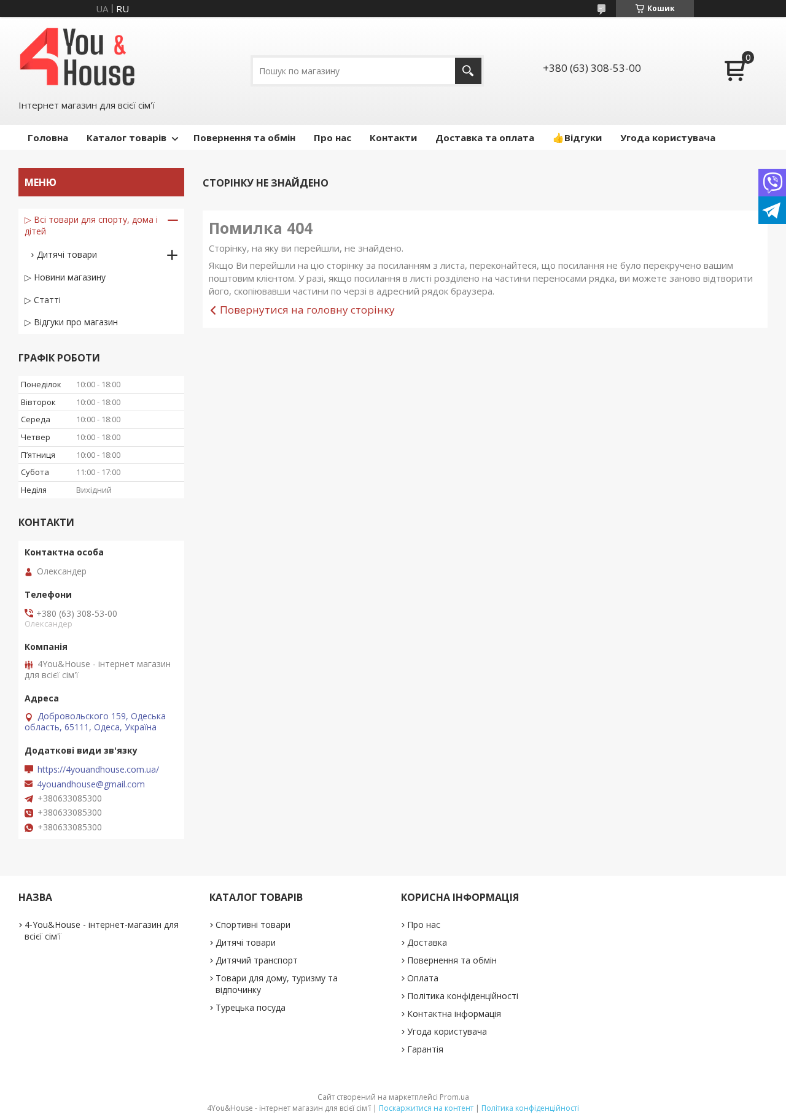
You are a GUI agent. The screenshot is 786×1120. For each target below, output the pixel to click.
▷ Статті (43, 300)
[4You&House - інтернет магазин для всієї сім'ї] (77, 56)
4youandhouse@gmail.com (91, 784)
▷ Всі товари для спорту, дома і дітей (91, 225)
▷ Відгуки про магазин (71, 322)
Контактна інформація (454, 1013)
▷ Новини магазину (65, 277)
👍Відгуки (577, 137)
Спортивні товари (253, 924)
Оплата (422, 978)
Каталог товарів (126, 137)
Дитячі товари (67, 254)
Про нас (332, 137)
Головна (48, 137)
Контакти (393, 137)
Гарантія (425, 1049)
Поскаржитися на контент (426, 1108)
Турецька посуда (251, 1007)
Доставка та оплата (484, 137)
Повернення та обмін (244, 137)
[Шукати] (468, 71)
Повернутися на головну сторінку (307, 310)
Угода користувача (667, 137)
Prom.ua (454, 1097)
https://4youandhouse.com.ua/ (98, 769)
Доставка (427, 942)
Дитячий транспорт (257, 960)
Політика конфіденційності (462, 996)
